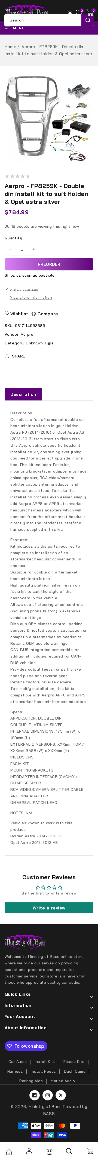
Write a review (49, 908)
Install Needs (43, 1071)
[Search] (69, 1153)
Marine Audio (63, 1080)
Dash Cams (75, 1071)
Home (10, 46)
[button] (89, 12)
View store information (31, 297)
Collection (49, 1152)
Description (23, 394)
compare (48, 313)
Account (29, 1151)
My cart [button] (89, 1151)
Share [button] (18, 356)
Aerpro (27, 334)
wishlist (19, 313)
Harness (15, 1071)
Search (87, 20)
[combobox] (49, 20)
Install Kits (45, 1061)
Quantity (13, 238)
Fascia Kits (74, 1061)
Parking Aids (31, 1080)
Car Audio (17, 1061)
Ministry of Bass (45, 1106)
